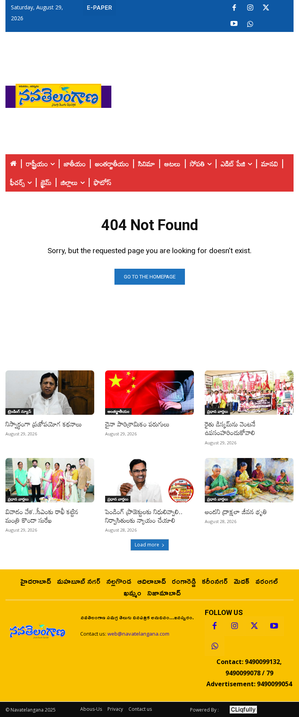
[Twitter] (266, 8)
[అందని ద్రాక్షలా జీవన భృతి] (249, 480)
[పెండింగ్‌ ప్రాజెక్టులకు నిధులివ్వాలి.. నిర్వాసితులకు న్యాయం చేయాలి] (149, 480)
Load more (147, 544)
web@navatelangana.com (138, 633)
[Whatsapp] (214, 646)
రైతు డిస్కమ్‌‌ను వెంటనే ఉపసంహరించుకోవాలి (230, 428)
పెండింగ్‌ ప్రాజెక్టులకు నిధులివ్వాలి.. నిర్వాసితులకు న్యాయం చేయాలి (144, 516)
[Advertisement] (205, 93)
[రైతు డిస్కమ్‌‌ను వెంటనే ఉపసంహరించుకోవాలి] (249, 392)
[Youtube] (234, 24)
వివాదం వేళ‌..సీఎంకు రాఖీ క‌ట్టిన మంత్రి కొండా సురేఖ (41, 516)
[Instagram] (250, 8)
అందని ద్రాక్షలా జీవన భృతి (236, 511)
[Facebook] (234, 8)
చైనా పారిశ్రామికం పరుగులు (137, 424)
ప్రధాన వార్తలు (217, 411)
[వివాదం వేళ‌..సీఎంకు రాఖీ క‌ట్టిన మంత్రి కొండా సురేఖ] (49, 480)
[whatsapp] (250, 24)
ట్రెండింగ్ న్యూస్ (19, 411)
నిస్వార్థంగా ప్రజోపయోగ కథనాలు (43, 424)
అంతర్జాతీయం (118, 411)
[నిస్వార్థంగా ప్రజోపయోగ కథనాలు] (49, 392)
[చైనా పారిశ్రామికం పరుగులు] (149, 392)
